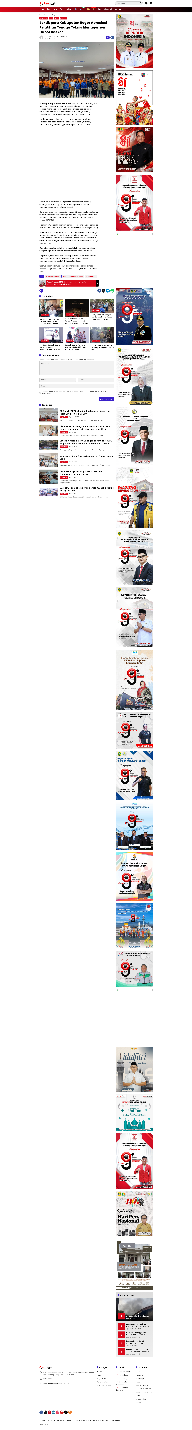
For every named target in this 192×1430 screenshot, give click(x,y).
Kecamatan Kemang (122, 1389)
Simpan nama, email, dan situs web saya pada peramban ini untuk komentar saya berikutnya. (74, 392)
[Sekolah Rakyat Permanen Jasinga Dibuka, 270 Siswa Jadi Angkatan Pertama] (77, 335)
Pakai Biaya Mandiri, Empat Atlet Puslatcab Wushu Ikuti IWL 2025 (137, 1351)
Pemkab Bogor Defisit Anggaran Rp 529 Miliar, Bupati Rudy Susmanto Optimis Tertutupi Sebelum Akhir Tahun (137, 1342)
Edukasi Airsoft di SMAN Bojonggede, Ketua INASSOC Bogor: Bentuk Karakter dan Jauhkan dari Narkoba (86, 442)
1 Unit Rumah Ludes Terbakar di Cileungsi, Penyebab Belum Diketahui (102, 347)
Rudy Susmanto (125, 1371)
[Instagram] (57, 1412)
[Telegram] (108, 291)
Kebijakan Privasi (142, 1385)
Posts (138, 1396)
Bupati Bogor (123, 1375)
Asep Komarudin (54, 276)
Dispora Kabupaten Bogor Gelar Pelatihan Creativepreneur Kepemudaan (81, 473)
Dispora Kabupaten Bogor (73, 276)
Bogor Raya (43, 18)
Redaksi (138, 1403)
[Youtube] (62, 1412)
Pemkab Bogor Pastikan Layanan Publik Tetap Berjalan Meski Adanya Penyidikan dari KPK (49, 321)
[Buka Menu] (151, 3)
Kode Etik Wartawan (143, 1389)
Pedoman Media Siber (144, 1392)
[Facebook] (99, 291)
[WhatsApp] (112, 291)
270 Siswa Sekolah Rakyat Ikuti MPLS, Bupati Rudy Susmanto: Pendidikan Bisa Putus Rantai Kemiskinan (50, 347)
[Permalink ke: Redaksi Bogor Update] (42, 38)
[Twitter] (103, 291)
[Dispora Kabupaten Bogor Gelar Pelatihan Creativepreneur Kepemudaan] (48, 477)
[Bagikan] (112, 37)
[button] (140, 3)
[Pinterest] (49, 1412)
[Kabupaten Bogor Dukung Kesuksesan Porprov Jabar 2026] (48, 460)
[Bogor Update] (58, 3)
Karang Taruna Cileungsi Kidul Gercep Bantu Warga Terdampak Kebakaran (101, 317)
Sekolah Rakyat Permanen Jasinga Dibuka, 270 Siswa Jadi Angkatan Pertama (75, 347)
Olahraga (63, 18)
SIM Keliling (123, 1378)
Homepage (140, 1378)
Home (51, 18)
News (56, 18)
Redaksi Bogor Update (52, 37)
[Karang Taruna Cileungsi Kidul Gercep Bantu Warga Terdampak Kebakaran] (102, 306)
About (138, 1371)
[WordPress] (53, 1412)
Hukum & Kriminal (104, 1385)
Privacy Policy (141, 1399)
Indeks (138, 1382)
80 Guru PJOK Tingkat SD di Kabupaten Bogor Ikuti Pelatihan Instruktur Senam (85, 412)
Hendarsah (92, 276)
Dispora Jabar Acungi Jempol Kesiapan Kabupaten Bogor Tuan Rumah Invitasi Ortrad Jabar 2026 (85, 427)
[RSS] (70, 1412)
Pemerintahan (102, 1382)
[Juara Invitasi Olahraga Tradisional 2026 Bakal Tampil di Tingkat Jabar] (48, 492)
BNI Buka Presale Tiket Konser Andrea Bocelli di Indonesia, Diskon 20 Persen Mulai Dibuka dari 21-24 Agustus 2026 (76, 321)
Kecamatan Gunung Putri (122, 1383)
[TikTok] (66, 1412)
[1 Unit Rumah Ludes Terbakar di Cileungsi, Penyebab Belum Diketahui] (102, 335)
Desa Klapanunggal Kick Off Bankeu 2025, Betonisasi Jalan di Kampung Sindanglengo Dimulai (137, 1334)
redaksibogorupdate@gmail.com (56, 1383)
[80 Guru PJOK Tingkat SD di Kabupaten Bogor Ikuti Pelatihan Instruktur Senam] (48, 415)
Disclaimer (140, 1375)
